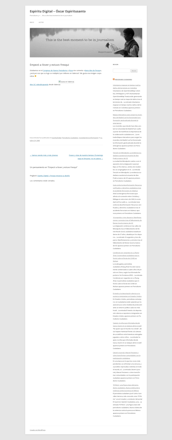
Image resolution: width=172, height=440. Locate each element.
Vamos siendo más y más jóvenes (44, 155)
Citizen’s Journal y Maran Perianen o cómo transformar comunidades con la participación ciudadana (126, 355)
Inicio (32, 22)
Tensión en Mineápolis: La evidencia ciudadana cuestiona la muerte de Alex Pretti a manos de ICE (127, 155)
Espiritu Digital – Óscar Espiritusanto (58, 11)
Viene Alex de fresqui (92, 70)
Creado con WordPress (37, 430)
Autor (41, 22)
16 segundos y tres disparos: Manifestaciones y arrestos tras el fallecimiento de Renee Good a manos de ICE (127, 220)
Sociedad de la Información (88, 138)
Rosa (71, 70)
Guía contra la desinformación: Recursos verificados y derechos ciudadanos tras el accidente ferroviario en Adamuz (127, 188)
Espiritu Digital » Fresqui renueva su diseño (53, 176)
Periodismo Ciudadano (70, 138)
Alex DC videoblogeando (39, 84)
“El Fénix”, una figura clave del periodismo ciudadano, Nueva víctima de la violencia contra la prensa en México (126, 388)
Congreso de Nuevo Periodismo (55, 70)
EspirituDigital (56, 138)
